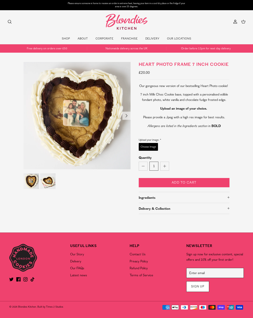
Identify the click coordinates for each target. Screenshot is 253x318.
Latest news (78, 275)
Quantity (145, 158)
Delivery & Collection (154, 209)
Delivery (152, 38)
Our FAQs (77, 268)
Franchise (129, 38)
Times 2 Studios (54, 306)
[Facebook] (18, 279)
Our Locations (179, 38)
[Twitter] (11, 279)
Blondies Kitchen (27, 306)
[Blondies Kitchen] (126, 22)
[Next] (126, 116)
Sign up (197, 286)
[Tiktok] (32, 279)
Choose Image (148, 146)
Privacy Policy (139, 261)
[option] (77, 115)
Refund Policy (139, 268)
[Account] (234, 21)
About (83, 38)
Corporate (105, 38)
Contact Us (138, 254)
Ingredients (147, 198)
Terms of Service (141, 275)
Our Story (77, 254)
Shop (66, 38)
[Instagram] (25, 279)
